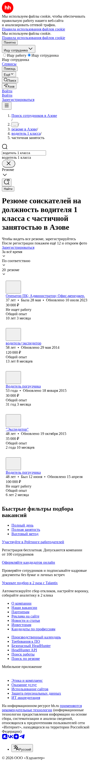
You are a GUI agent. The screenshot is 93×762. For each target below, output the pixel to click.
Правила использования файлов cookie (33, 38)
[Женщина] (13, 287)
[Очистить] (8, 164)
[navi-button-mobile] (6, 106)
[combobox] (24, 152)
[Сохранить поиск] (6, 182)
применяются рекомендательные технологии (42, 708)
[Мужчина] (13, 334)
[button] (7, 91)
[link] (10, 80)
